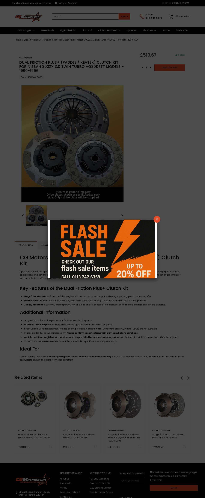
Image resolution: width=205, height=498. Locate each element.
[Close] (157, 219)
